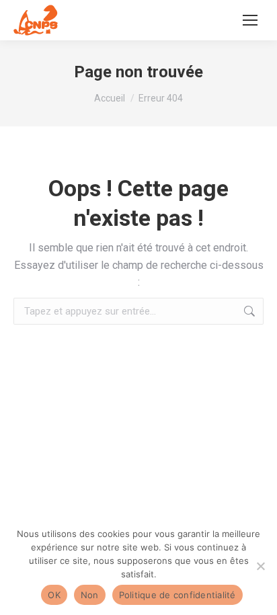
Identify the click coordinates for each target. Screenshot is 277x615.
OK (54, 594)
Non (90, 594)
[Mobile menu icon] (250, 20)
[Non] (260, 566)
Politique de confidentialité (177, 594)
